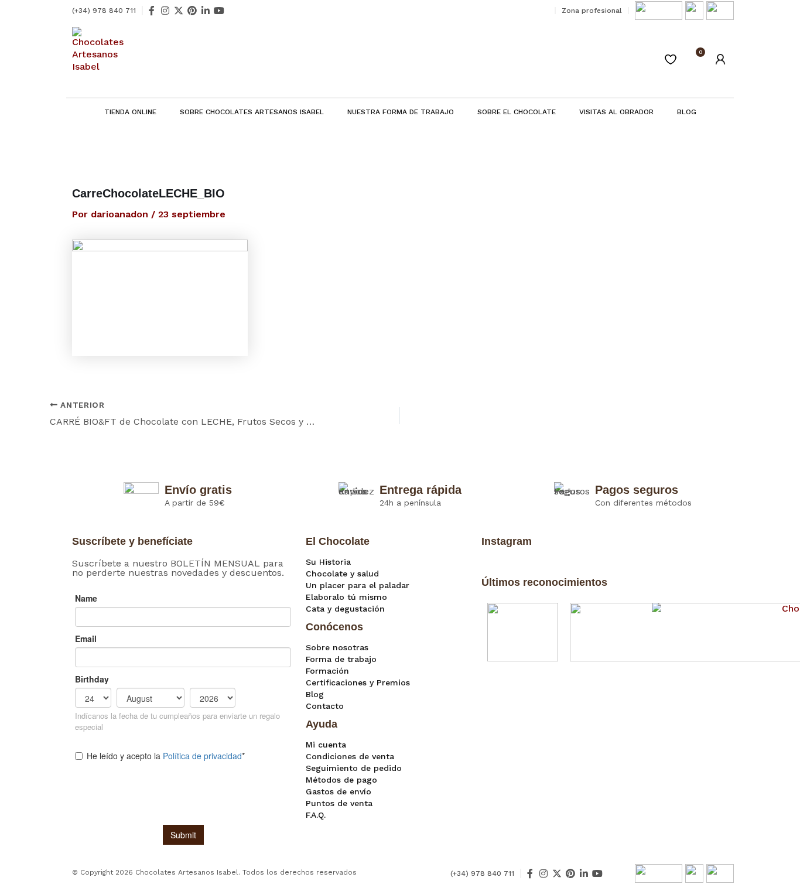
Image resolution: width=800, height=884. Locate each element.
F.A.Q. (316, 815)
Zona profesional (592, 10)
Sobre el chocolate (516, 112)
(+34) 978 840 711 (104, 10)
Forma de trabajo (341, 659)
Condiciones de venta (350, 756)
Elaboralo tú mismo (346, 597)
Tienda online (130, 112)
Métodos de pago (341, 779)
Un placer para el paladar (357, 585)
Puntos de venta (339, 803)
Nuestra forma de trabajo (400, 112)
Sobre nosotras (337, 647)
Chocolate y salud (342, 573)
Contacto (325, 706)
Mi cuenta (326, 744)
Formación (327, 670)
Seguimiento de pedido (354, 768)
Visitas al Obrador (616, 112)
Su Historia (328, 561)
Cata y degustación (345, 608)
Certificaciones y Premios (358, 682)
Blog (686, 112)
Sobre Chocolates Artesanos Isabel (252, 112)
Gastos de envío (338, 791)
